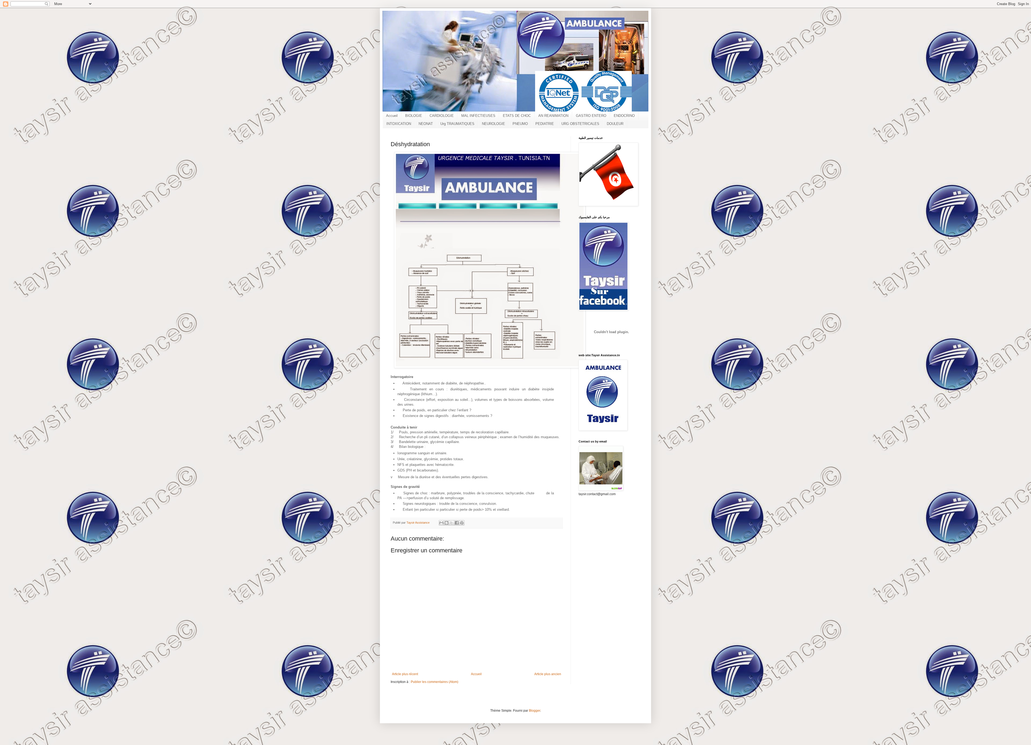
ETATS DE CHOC (517, 116)
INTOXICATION (398, 124)
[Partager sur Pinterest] (461, 523)
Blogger (534, 710)
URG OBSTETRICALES (580, 124)
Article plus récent (405, 674)
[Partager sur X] (451, 523)
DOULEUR (615, 124)
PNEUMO (520, 124)
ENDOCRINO (624, 116)
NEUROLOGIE (493, 124)
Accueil (392, 116)
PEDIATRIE (544, 124)
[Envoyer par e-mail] (441, 523)
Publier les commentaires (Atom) (434, 682)
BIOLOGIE (413, 116)
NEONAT (426, 124)
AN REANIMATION (553, 116)
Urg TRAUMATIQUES (457, 124)
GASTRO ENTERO (591, 116)
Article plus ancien (547, 674)
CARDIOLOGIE (442, 116)
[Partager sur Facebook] (456, 523)
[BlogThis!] (446, 523)
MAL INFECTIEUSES (478, 116)
